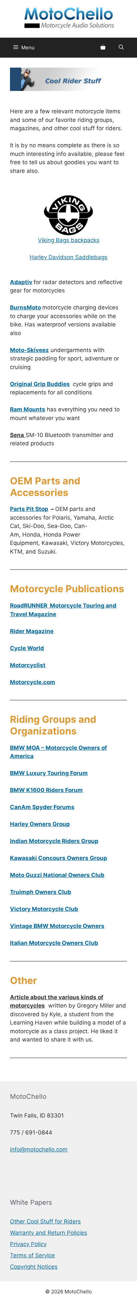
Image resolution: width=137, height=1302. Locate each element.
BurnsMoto (25, 307)
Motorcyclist (28, 665)
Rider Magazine (32, 631)
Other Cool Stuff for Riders (45, 1221)
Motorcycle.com (32, 682)
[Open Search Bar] (121, 48)
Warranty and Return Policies (48, 1232)
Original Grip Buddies (40, 384)
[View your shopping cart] (103, 48)
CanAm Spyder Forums (42, 807)
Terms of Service (32, 1255)
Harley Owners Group (40, 824)
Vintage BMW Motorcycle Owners (57, 926)
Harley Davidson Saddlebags (68, 257)
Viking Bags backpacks (68, 240)
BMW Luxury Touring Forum (49, 773)
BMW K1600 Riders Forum (46, 790)
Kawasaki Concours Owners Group (58, 858)
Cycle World (27, 648)
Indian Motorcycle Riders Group (54, 841)
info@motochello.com (39, 1149)
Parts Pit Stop (29, 509)
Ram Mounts (27, 409)
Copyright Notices (34, 1266)
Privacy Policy (28, 1244)
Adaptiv (21, 282)
